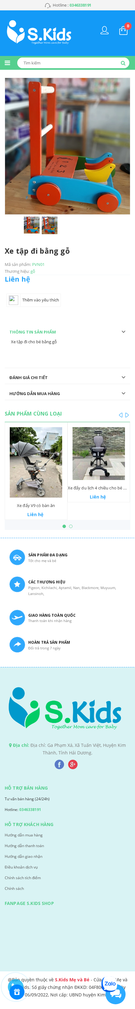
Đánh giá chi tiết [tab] (28, 377)
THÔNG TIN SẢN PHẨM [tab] (32, 332)
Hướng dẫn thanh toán (24, 845)
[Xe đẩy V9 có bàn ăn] (36, 462)
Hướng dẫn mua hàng (24, 835)
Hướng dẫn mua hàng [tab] (34, 393)
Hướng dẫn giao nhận (23, 856)
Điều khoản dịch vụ (21, 867)
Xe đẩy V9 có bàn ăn (36, 505)
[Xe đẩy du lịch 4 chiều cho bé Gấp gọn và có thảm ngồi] (99, 453)
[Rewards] (16, 992)
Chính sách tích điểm (23, 877)
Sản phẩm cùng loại (33, 413)
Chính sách (14, 888)
